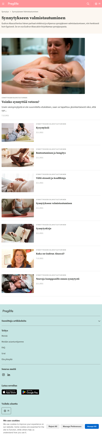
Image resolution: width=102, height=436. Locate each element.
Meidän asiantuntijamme (13, 341)
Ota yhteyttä (7, 359)
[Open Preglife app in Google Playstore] (30, 392)
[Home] (51, 311)
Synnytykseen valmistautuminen (25, 11)
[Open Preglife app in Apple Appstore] (9, 392)
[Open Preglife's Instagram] (3, 375)
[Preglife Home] (13, 3)
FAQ (3, 347)
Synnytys (5, 11)
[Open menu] (3, 3)
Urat (3, 353)
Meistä (4, 335)
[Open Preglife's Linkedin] (9, 375)
